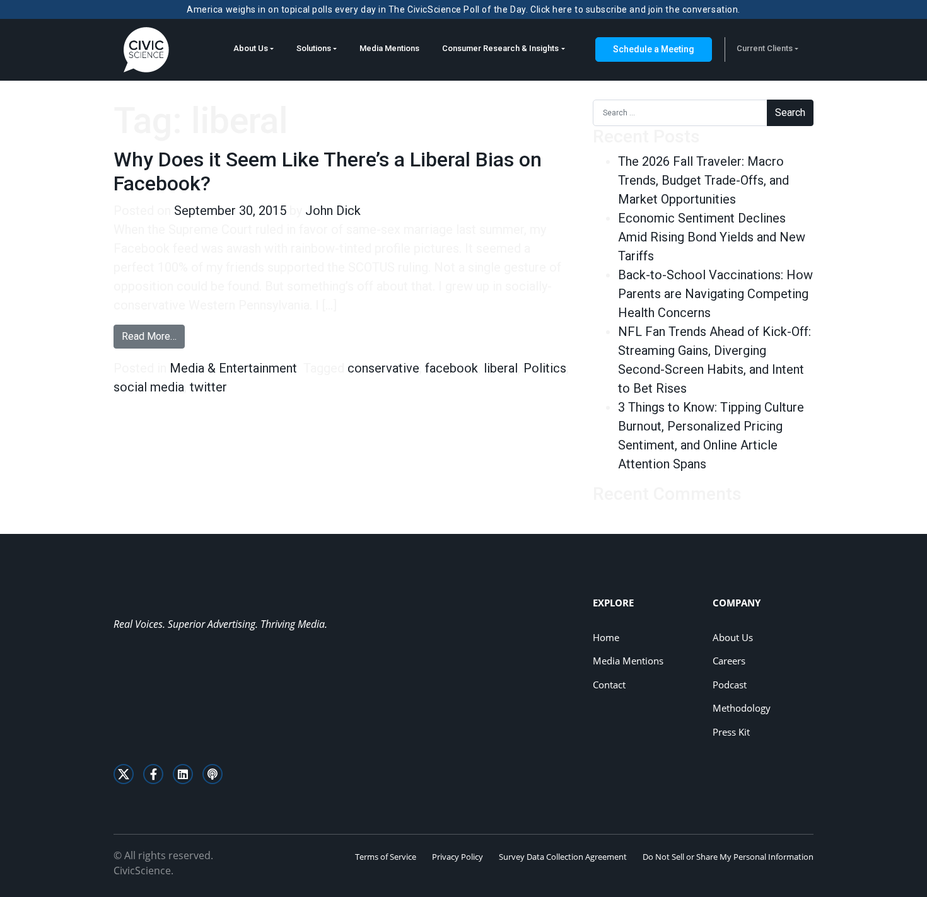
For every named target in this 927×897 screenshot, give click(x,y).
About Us (250, 48)
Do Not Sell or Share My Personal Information (728, 856)
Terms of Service (385, 856)
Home (606, 637)
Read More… (153, 336)
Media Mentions (389, 48)
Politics (544, 368)
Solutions (313, 48)
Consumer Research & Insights (500, 48)
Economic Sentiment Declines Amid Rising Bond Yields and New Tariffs (711, 237)
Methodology (742, 708)
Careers (729, 660)
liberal (501, 368)
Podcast (730, 684)
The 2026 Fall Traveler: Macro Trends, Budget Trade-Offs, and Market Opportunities (703, 180)
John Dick (333, 210)
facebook (451, 368)
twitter (208, 387)
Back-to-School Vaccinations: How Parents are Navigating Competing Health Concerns (715, 293)
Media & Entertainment (233, 368)
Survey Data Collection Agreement (563, 856)
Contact (609, 684)
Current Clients (765, 48)
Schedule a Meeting (653, 49)
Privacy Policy (457, 856)
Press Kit (731, 732)
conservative (383, 368)
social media (149, 387)
